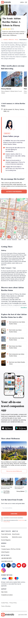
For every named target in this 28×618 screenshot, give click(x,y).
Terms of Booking (5, 606)
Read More (24, 307)
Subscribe (14, 513)
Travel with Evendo (6, 534)
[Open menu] (26, 2)
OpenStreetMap (4, 198)
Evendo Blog (4, 537)
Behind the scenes (17, 537)
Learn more (4, 188)
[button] (14, 218)
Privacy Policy (7, 521)
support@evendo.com (7, 561)
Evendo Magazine (5, 540)
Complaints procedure (7, 595)
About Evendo (16, 534)
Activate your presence (14, 191)
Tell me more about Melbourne (14, 471)
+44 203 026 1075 (6, 558)
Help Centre (4, 592)
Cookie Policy (21, 520)
